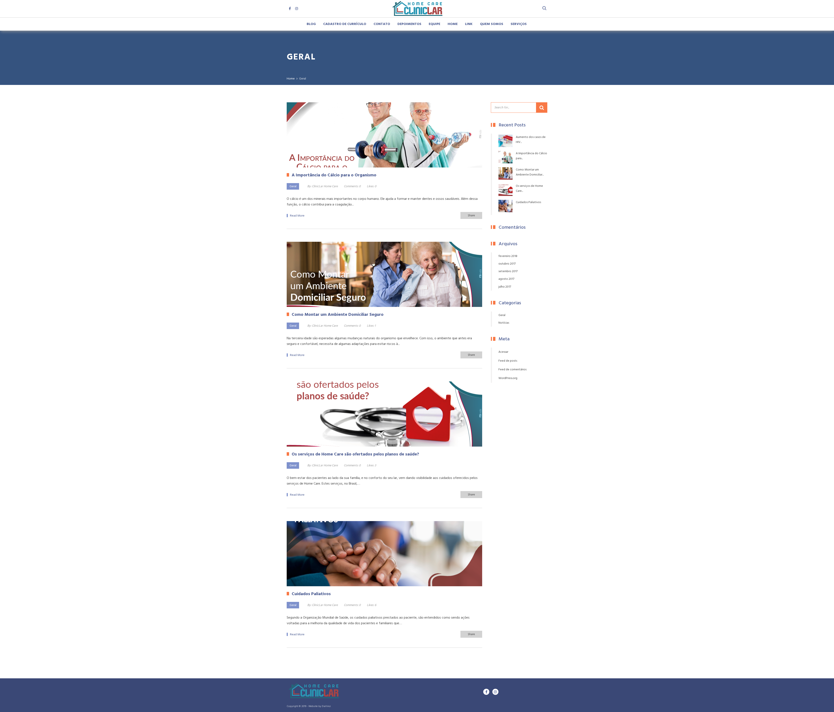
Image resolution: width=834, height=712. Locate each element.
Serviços (519, 24)
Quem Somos (491, 24)
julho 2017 (504, 286)
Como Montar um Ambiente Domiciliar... (530, 172)
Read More (297, 215)
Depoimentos (409, 24)
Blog (311, 24)
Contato (382, 24)
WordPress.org (507, 378)
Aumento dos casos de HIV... (531, 140)
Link (469, 24)
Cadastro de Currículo (344, 24)
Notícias (503, 322)
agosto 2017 (506, 279)
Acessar (503, 351)
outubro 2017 (507, 263)
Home (453, 24)
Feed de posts (507, 360)
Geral (293, 186)
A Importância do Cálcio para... (531, 156)
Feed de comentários (512, 369)
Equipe (434, 24)
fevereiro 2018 (507, 256)
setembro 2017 (508, 271)
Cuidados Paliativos (528, 202)
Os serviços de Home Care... (529, 189)
